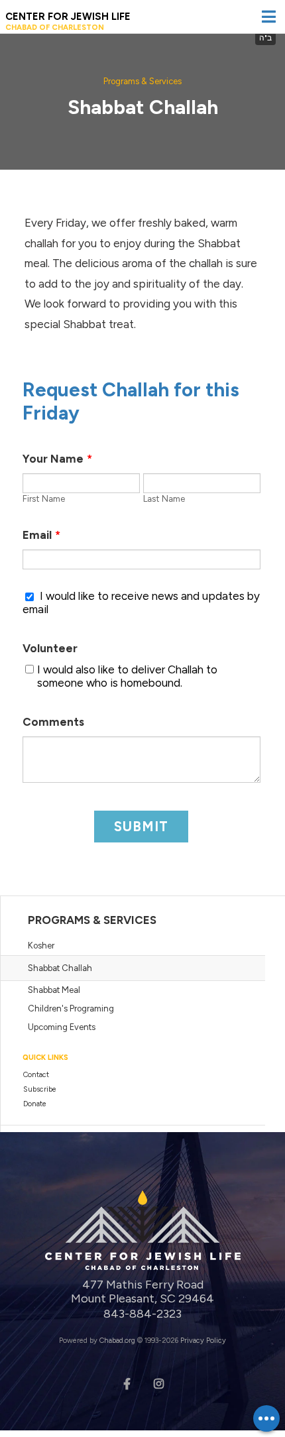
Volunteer (50, 648)
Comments (53, 721)
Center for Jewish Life (68, 21)
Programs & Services (142, 81)
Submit (141, 826)
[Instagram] (158, 1382)
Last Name (164, 498)
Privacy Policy (203, 1340)
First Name (44, 498)
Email (41, 535)
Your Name (57, 458)
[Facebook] (126, 1382)
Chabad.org (117, 1340)
